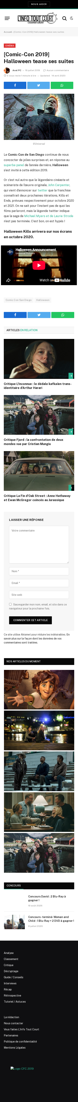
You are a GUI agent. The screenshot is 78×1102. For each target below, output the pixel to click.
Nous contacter (13, 1023)
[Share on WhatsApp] (62, 85)
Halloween (42, 300)
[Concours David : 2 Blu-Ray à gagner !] (14, 901)
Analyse (9, 952)
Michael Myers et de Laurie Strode (48, 216)
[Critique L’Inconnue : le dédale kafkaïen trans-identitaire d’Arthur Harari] (39, 359)
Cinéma (9, 45)
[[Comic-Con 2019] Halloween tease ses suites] (39, 117)
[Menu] (7, 18)
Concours (14, 885)
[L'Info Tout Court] (37, 18)
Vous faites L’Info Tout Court (21, 1029)
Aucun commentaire (58, 70)
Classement (11, 959)
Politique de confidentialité (20, 1041)
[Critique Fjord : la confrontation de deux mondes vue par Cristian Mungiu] (39, 415)
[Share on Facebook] (15, 85)
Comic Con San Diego (19, 300)
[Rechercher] (64, 18)
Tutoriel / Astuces (15, 1001)
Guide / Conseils (13, 977)
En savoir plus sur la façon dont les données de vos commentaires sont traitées (37, 638)
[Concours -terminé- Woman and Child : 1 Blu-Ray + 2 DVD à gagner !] (14, 922)
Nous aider (39, 4)
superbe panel (14, 165)
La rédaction (11, 1017)
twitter (43, 190)
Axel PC (16, 70)
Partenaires (11, 1035)
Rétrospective (12, 995)
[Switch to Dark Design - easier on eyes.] (71, 18)
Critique (8, 965)
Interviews (10, 983)
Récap (8, 989)
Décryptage (11, 971)
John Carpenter (58, 185)
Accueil (8, 32)
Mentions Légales (15, 1047)
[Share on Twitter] (38, 85)
